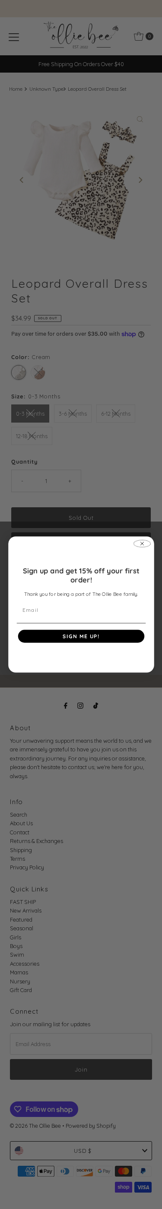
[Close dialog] (142, 543)
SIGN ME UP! (81, 636)
